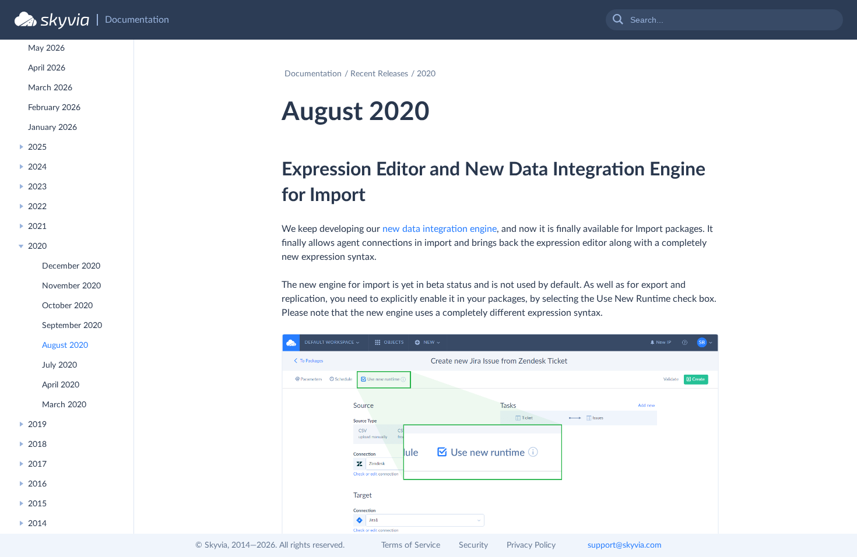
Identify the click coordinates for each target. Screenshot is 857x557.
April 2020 (60, 385)
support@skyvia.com (625, 545)
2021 (37, 227)
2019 (37, 425)
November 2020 (71, 286)
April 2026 (46, 68)
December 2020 (71, 266)
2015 (37, 504)
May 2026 (46, 48)
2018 (37, 444)
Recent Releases (379, 74)
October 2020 (67, 306)
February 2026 (54, 108)
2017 (37, 464)
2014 (37, 524)
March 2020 (64, 405)
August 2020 (65, 345)
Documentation (313, 74)
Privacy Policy (531, 545)
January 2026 (52, 128)
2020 (37, 246)
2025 (37, 147)
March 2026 (50, 88)
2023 (37, 187)
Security (473, 545)
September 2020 (72, 326)
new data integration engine (439, 229)
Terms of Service (410, 545)
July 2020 (59, 365)
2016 (37, 484)
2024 (37, 167)
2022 (37, 207)
